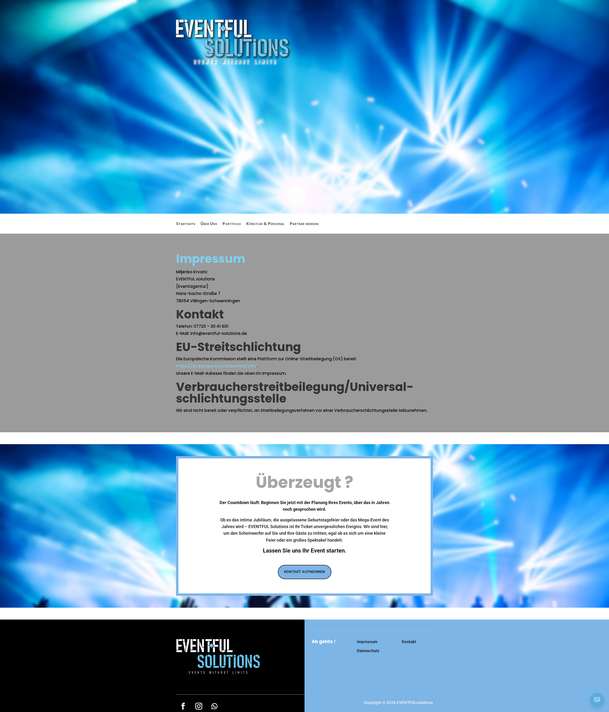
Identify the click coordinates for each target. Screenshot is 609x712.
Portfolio (231, 224)
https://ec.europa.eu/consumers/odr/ (216, 366)
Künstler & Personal (265, 224)
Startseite (185, 224)
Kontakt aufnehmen (304, 572)
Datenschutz (368, 650)
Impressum (367, 641)
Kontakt (409, 641)
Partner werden (304, 224)
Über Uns (209, 224)
